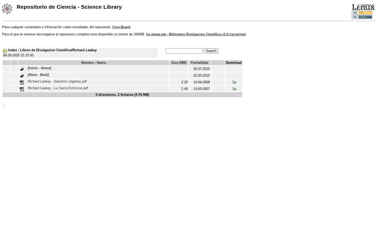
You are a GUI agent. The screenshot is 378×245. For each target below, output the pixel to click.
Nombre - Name (93, 63)
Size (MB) (178, 63)
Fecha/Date (199, 63)
